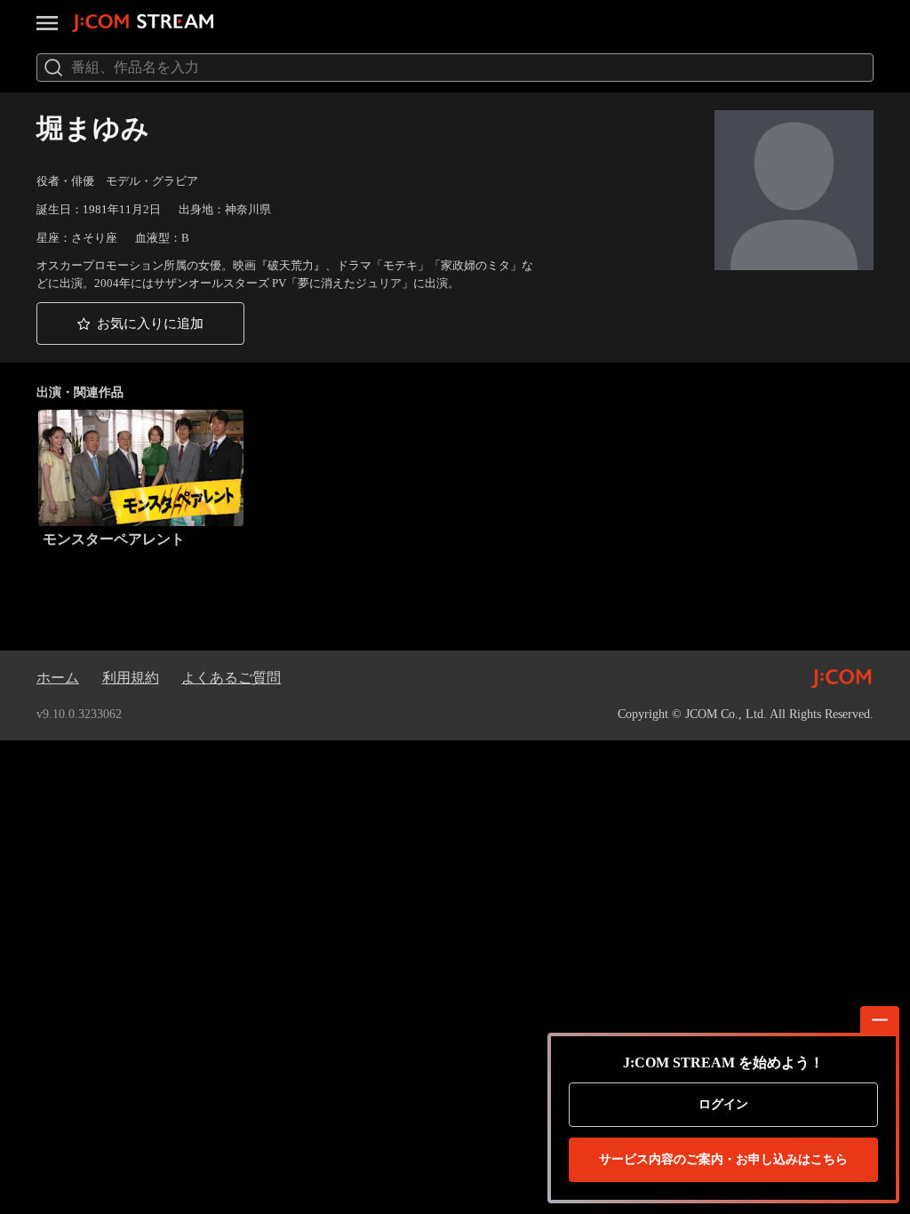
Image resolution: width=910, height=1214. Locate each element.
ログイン (723, 1104)
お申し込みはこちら (723, 1159)
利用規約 (130, 677)
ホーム (57, 677)
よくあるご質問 (231, 677)
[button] (140, 323)
